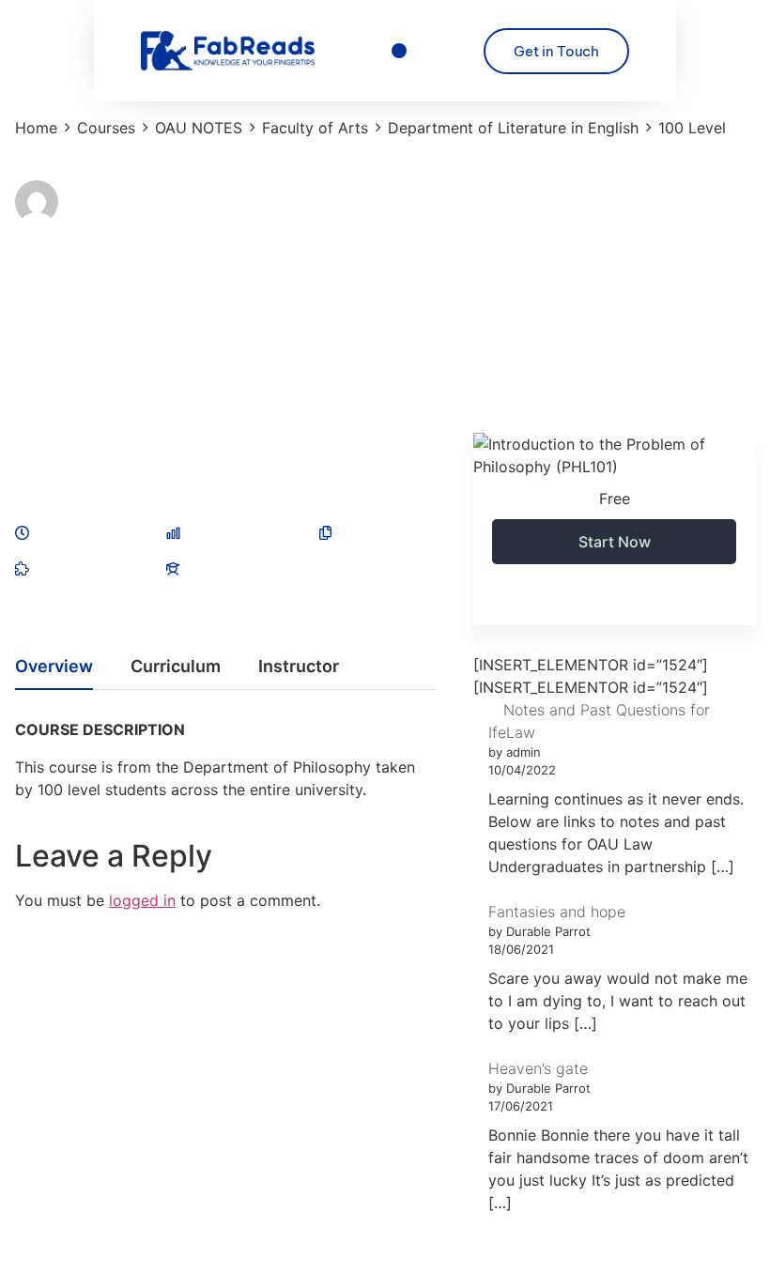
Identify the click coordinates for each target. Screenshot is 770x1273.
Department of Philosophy (248, 340)
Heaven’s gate (538, 1068)
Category (41, 279)
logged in (142, 900)
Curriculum (176, 667)
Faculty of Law (103, 361)
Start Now (614, 541)
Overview (54, 667)
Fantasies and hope (556, 911)
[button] (400, 51)
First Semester (213, 361)
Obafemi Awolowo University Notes (191, 382)
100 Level (46, 299)
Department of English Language (173, 320)
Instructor (93, 192)
